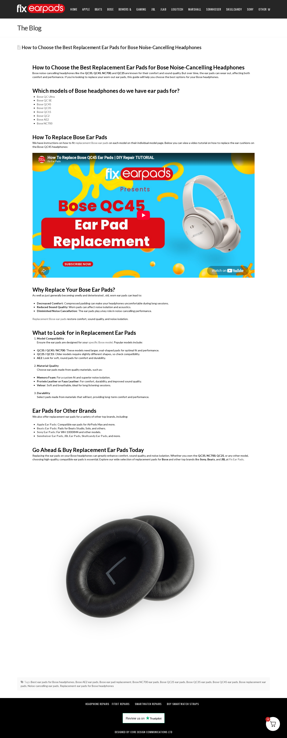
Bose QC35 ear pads (199, 682)
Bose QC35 (44, 108)
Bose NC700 (44, 123)
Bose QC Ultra (46, 96)
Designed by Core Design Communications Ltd (143, 732)
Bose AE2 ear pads (87, 682)
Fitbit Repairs (121, 704)
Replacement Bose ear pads (49, 319)
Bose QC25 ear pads (172, 682)
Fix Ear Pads (236, 459)
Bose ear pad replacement (115, 682)
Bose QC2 (43, 115)
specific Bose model (100, 342)
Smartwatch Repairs (148, 704)
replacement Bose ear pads (92, 142)
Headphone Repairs (97, 704)
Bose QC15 (44, 111)
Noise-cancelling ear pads (43, 686)
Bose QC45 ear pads (225, 682)
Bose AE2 (43, 119)
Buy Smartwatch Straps (183, 704)
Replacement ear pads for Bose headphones (87, 686)
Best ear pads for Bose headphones (52, 682)
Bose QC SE (44, 100)
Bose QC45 (44, 104)
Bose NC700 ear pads (146, 682)
